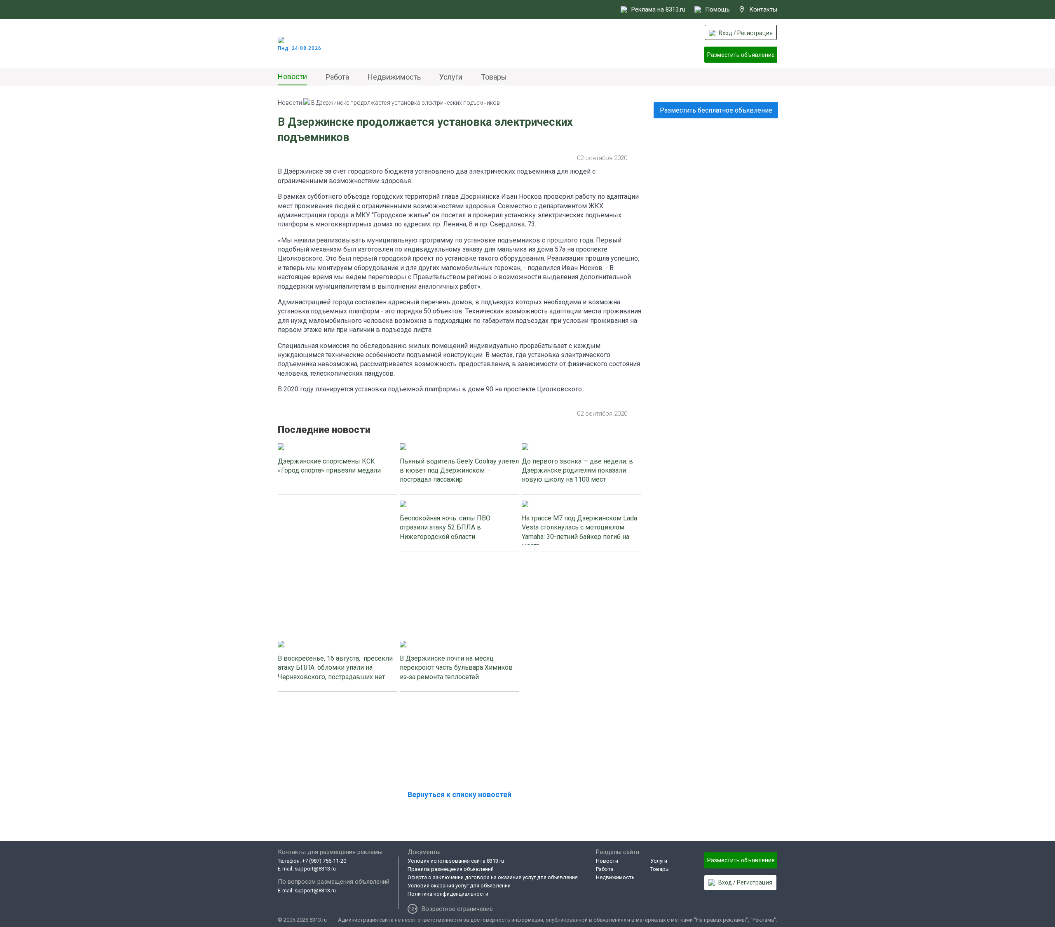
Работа (337, 77)
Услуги (450, 77)
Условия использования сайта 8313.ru (456, 861)
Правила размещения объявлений (451, 869)
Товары (494, 77)
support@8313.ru (315, 869)
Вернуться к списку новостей (459, 794)
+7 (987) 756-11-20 (324, 861)
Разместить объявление (741, 55)
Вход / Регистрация (746, 33)
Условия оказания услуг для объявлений (459, 885)
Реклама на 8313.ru (658, 9)
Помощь (717, 9)
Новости (292, 76)
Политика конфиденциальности (448, 894)
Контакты (763, 9)
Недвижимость (394, 77)
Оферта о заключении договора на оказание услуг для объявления (493, 877)
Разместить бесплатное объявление (716, 110)
